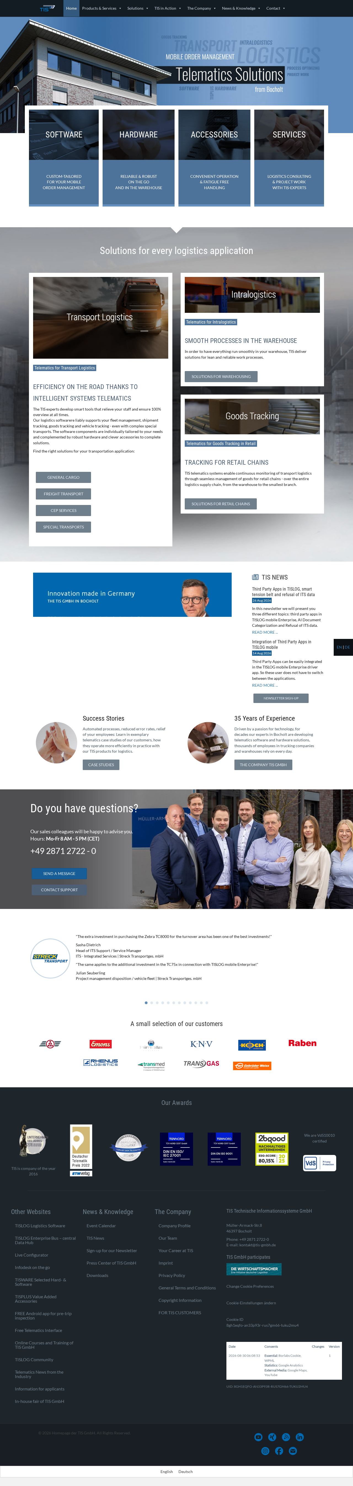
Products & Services (99, 8)
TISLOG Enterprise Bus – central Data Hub (45, 1240)
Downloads (97, 1275)
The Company (199, 8)
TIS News (95, 1237)
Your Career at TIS (176, 1250)
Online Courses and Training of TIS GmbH (44, 1344)
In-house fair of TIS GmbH (39, 1400)
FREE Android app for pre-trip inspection (43, 1315)
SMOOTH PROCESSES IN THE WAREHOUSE (241, 341)
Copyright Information (180, 1299)
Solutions (135, 8)
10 (195, 1002)
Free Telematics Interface (38, 1329)
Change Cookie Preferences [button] (250, 1286)
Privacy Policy (172, 1275)
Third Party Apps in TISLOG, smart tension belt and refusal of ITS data (283, 591)
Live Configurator (31, 1254)
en (339, 647)
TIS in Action (165, 8)
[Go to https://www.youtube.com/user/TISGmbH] (258, 1437)
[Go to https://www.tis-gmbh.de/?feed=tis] (286, 1437)
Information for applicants (40, 1388)
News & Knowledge (238, 8)
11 (201, 1002)
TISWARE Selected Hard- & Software (40, 1281)
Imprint (166, 1262)
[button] (101, 765)
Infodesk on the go (32, 1267)
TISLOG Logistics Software (40, 1225)
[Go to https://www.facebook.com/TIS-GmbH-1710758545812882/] (279, 1451)
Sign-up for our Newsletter (112, 1250)
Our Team (168, 1237)
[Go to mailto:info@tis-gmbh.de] (293, 1451)
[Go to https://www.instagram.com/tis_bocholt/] (265, 1451)
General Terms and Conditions (187, 1287)
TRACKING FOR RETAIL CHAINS (226, 462)
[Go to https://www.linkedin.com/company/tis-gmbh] (300, 1437)
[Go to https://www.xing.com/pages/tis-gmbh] (272, 1437)
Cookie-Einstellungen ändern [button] (251, 1302)
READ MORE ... (265, 632)
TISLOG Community (34, 1359)
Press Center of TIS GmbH (111, 1262)
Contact (273, 8)
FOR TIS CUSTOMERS (180, 1312)
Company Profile (175, 1225)
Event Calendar (101, 1225)
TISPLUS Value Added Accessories (36, 1298)
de (347, 647)
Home (71, 8)
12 (206, 1002)
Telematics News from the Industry (39, 1374)
